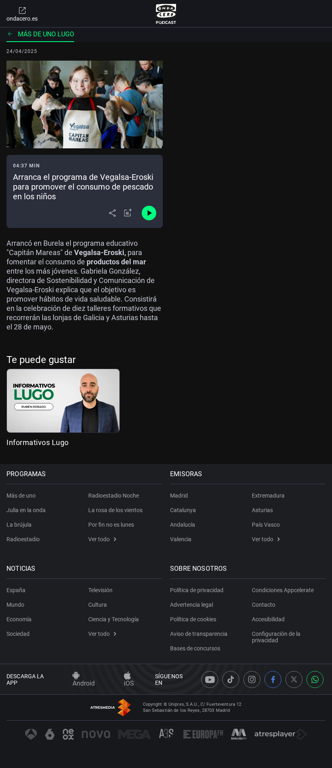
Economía (19, 619)
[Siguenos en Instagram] (251, 679)
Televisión (100, 590)
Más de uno (21, 495)
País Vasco (266, 524)
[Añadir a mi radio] (128, 213)
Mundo (15, 604)
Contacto (263, 604)
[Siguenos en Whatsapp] (314, 679)
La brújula (19, 524)
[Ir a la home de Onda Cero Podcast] (166, 13)
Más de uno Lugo (46, 34)
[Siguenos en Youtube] (209, 679)
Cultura (97, 604)
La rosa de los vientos (115, 510)
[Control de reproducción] (149, 213)
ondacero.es (22, 18)
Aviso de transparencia (199, 634)
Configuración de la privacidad (276, 637)
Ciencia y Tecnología (113, 619)
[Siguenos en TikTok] (230, 679)
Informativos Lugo (37, 442)
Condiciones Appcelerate (283, 590)
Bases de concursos (195, 648)
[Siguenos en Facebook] (272, 679)
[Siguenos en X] (293, 679)
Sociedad (18, 634)
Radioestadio (23, 539)
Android (83, 683)
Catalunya (183, 510)
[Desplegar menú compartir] (112, 213)
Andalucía (182, 524)
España (16, 590)
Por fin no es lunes (111, 524)
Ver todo (99, 539)
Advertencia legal (191, 604)
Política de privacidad (196, 590)
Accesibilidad (268, 619)
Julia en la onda (26, 510)
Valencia (181, 539)
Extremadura (268, 495)
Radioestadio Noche (113, 495)
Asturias (262, 510)
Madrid (179, 495)
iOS (129, 683)
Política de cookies (193, 619)
